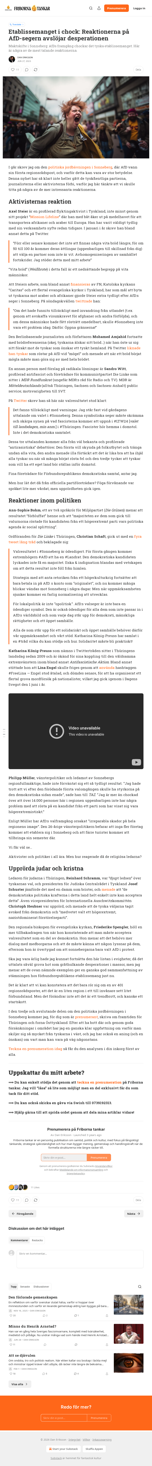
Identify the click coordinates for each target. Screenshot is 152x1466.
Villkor (86, 1439)
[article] (76, 1306)
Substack (56, 1458)
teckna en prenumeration (99, 1082)
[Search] (91, 8)
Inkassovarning (102, 1439)
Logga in (139, 8)
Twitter (20, 400)
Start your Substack (65, 1449)
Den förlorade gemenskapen (33, 1297)
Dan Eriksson (25, 57)
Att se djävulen (22, 1355)
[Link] (3, 202)
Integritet (74, 1439)
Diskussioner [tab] (41, 1286)
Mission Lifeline (44, 216)
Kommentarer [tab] (19, 1240)
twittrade (83, 301)
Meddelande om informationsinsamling (81, 1169)
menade (108, 889)
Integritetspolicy (76, 1173)
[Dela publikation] (99, 8)
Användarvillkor (104, 1166)
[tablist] (27, 1240)
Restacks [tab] (37, 1240)
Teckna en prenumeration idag (35, 1048)
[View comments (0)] (26, 69)
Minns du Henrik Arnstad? (32, 1326)
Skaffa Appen (94, 1449)
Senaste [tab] (25, 1286)
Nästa (131, 1213)
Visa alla (17, 1384)
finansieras (80, 284)
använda (107, 667)
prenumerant (86, 1016)
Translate (16, 24)
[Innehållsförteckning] (4, 733)
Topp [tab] (13, 1286)
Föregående (25, 1213)
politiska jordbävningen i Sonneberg (80, 167)
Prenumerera (116, 8)
